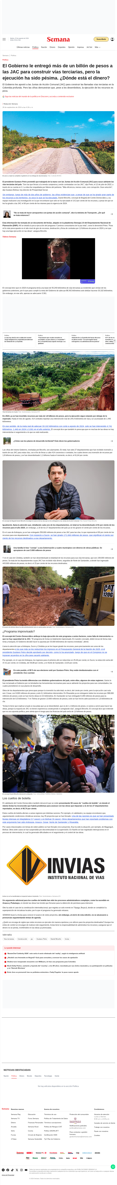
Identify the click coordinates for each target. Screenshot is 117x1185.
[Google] (3, 1170)
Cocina (30, 1131)
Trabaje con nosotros (101, 1127)
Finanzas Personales (35, 1122)
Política (13, 55)
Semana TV (15, 1118)
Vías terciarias (9, 939)
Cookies (97, 1135)
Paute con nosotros (101, 1131)
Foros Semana (33, 1118)
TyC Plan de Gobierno (52, 1139)
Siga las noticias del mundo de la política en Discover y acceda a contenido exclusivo (39, 96)
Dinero (13, 1122)
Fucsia (13, 1135)
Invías (67, 939)
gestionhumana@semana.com (81, 1137)
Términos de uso (50, 1114)
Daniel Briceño (56, 939)
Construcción (22, 939)
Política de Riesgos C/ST (53, 1127)
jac (32, 939)
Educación (32, 1114)
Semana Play (16, 1114)
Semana (6, 55)
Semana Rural (33, 1127)
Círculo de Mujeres (35, 1135)
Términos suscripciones (52, 1122)
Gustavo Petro (42, 939)
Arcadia (13, 1127)
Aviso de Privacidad (10, 1175)
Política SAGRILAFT (51, 1131)
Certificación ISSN (50, 1135)
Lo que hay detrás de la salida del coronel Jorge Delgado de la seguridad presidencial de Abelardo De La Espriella (18, 339)
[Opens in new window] (7, 1170)
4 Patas (13, 1139)
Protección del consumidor (79, 1114)
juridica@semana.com (78, 1128)
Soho (13, 1131)
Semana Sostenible (35, 1139)
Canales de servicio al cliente (104, 1123)
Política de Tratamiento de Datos (56, 1118)
